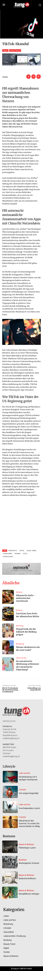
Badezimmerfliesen (27, 878)
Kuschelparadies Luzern (29, 808)
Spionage (17, 553)
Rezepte (19, 592)
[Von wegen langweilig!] (10, 792)
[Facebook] (28, 76)
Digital (5, 50)
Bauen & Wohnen (26, 844)
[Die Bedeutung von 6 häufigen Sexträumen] (10, 777)
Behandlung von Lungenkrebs (34, 689)
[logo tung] (21, 5)
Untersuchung (8, 556)
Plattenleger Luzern (27, 848)
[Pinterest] (38, 76)
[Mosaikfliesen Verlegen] (10, 893)
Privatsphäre (7, 553)
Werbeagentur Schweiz (29, 863)
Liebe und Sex (21, 658)
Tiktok (25, 553)
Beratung (19, 625)
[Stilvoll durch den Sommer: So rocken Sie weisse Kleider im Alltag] (10, 822)
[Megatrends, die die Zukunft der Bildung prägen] (8, 630)
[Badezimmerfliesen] (10, 877)
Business (23, 860)
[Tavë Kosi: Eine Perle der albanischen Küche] (8, 614)
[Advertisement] (21, 522)
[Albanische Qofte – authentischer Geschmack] (8, 597)
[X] (33, 76)
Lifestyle (22, 790)
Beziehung (20, 644)
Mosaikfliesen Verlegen (29, 894)
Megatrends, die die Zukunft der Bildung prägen (26, 632)
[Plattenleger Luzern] (10, 847)
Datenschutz (12, 550)
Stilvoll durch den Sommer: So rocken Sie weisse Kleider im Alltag (29, 823)
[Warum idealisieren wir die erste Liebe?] (8, 647)
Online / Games (15, 50)
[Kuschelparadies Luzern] (10, 807)
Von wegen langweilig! (28, 793)
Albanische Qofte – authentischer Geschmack (26, 598)
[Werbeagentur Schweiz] (10, 862)
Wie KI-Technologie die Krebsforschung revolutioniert (10, 690)
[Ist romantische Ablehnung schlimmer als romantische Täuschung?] (8, 664)
